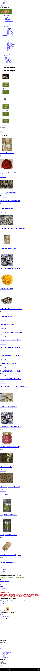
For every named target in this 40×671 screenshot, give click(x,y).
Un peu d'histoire (3, 588)
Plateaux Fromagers (10, 34)
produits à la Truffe (8, 60)
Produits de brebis (10, 32)
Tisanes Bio (9, 48)
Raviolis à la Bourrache (8, 407)
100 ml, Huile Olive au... (9, 562)
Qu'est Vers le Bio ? (3, 582)
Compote (8, 39)
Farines (8, 49)
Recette (1, 586)
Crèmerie (7, 30)
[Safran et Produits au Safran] (5, 100)
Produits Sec (7, 47)
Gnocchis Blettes (6, 467)
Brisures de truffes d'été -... (10, 363)
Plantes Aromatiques (10, 24)
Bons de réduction (5, 657)
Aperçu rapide (3, 157)
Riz (7, 50)
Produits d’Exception (9, 21)
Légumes (6, 17)
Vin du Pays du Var (10, 53)
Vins (6, 52)
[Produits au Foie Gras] (5, 115)
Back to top (2, 573)
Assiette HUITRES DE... (9, 193)
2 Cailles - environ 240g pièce (10, 555)
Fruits (5, 16)
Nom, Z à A (10, 130)
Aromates (7, 23)
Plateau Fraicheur (6, 208)
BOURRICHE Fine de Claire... (11, 309)
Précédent (4, 569)
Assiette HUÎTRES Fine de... (10, 379)
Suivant (4, 571)
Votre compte (3, 648)
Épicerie (4, 35)
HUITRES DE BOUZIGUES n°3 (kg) (13, 387)
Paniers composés (7, 19)
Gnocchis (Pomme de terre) (10, 487)
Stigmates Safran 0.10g (8, 173)
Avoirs (3, 655)
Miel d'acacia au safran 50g (10, 447)
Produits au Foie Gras (8, 61)
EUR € (3, 2)
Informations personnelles (6, 652)
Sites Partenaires (3, 614)
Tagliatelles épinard (7, 324)
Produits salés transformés (11, 44)
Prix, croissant (14, 130)
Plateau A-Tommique (8, 248)
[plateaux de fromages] (5, 78)
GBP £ (3, 3)
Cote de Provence (9, 54)
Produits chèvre (9, 31)
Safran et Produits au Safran (9, 59)
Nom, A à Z (6, 130)
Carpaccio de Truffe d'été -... (10, 340)
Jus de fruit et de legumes (11, 46)
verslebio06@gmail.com (4, 581)
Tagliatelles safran (6, 289)
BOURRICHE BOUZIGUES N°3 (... (13, 228)
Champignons (7, 20)
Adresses (3, 656)
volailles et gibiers (7, 58)
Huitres (6, 57)
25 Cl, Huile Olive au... (8, 535)
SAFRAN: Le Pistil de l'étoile (5, 616)
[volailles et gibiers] (5, 93)
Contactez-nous (5, 646)
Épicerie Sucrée (8, 36)
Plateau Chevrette (6, 316)
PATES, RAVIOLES (8, 29)
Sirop (7, 38)
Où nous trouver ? (3, 584)
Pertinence (2, 130)
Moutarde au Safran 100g (9, 355)
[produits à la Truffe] (5, 108)
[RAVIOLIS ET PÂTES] (5, 123)
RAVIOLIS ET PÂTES (8, 62)
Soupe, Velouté (9, 45)
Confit (8, 40)
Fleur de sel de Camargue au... (11, 332)
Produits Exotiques (8, 25)
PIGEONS (4, 495)
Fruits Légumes (5, 15)
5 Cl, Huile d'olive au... (8, 515)
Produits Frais (5, 26)
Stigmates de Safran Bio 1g (10, 201)
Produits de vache (9, 33)
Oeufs (6, 27)
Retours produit (5, 653)
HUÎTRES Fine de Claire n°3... (11, 269)
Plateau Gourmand (7, 153)
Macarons (8, 41)
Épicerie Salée (8, 42)
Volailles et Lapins (8, 28)
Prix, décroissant (20, 130)
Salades (6, 18)
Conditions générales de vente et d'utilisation (9, 645)
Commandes (4, 654)
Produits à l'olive (9, 43)
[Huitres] (5, 86)
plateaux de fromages (8, 56)
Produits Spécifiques (6, 55)
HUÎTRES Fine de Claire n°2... (11, 348)
